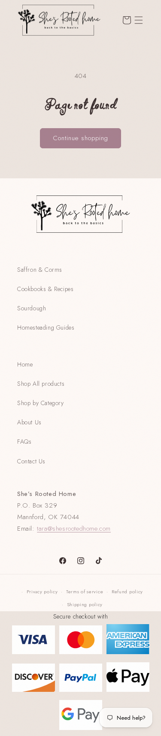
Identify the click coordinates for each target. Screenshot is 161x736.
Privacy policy (42, 591)
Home (25, 364)
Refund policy (127, 591)
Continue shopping (80, 138)
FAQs (24, 441)
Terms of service (84, 591)
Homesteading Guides (45, 327)
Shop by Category (40, 403)
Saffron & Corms (39, 269)
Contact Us (31, 461)
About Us (29, 422)
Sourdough (31, 308)
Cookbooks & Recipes (45, 289)
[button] (138, 20)
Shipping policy (85, 604)
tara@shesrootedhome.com (74, 528)
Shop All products (40, 383)
